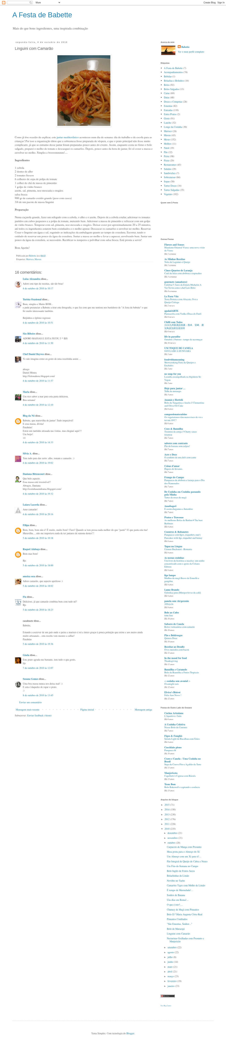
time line (168, 615)
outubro (172, 842)
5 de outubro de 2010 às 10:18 (38, 538)
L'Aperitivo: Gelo (173, 716)
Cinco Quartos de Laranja (178, 270)
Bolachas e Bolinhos (174, 80)
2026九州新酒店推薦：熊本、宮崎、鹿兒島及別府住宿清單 (184, 326)
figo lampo (170, 575)
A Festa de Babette (42, 15)
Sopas (167, 181)
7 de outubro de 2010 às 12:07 (38, 668)
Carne (167, 93)
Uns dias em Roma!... (178, 899)
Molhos (167, 143)
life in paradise (172, 336)
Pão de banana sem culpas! (177, 446)
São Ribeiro (29, 333)
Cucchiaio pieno (173, 747)
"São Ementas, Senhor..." (179, 923)
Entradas (168, 110)
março (171, 976)
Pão (166, 152)
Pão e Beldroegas (173, 635)
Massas (38, 259)
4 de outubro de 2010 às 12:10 (38, 404)
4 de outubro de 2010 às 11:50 (38, 343)
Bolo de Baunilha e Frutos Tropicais (181, 672)
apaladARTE (171, 311)
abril (170, 971)
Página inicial (87, 709)
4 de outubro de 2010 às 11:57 (38, 380)
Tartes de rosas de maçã (175, 497)
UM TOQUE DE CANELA (178, 348)
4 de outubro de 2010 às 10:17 (38, 288)
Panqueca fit (170, 750)
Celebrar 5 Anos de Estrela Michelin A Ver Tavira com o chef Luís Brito (182, 286)
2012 (167, 819)
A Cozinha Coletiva (174, 724)
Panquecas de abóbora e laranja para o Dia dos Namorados (184, 482)
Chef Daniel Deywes (33, 354)
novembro (173, 838)
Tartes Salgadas (171, 190)
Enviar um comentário (30, 702)
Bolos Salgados (171, 89)
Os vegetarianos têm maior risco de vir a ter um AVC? (183, 419)
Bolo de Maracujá (176, 928)
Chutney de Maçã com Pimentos (183, 909)
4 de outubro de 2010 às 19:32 (38, 493)
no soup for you (172, 374)
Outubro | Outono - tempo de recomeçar (183, 339)
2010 (167, 828)
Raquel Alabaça (31, 549)
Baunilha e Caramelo (175, 669)
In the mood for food (175, 658)
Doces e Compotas (173, 101)
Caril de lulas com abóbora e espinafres (183, 273)
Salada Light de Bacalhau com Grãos (182, 738)
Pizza (166, 160)
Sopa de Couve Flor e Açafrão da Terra (182, 764)
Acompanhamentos (173, 72)
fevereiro (172, 981)
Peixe (166, 156)
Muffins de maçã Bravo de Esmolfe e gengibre (181, 580)
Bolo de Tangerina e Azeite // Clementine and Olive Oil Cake (184, 404)
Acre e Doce (170, 454)
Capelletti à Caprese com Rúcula (180, 775)
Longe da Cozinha (173, 127)
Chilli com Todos (173, 322)
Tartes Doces (170, 185)
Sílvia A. (27, 453)
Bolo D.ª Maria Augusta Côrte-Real (184, 914)
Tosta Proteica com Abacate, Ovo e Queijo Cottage (181, 301)
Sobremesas (170, 177)
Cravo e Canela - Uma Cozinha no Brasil (182, 760)
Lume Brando (171, 590)
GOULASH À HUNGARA (177, 351)
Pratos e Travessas (173, 517)
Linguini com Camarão (178, 933)
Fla (24, 597)
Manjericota (170, 773)
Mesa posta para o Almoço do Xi (183, 851)
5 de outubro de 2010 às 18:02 (38, 585)
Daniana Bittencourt (34, 474)
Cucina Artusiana (173, 713)
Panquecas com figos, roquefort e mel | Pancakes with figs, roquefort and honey (183, 536)
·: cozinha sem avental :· (177, 681)
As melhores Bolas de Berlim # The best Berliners (183, 522)
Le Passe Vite (171, 296)
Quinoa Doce (170, 638)
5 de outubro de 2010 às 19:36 (38, 644)
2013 (167, 814)
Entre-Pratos (170, 114)
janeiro (171, 986)
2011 (167, 824)
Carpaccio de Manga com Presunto (184, 847)
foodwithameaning (174, 359)
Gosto (167, 118)
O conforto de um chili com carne (180, 457)
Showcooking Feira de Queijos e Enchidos (180, 364)
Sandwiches (170, 173)
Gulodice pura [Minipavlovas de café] (182, 592)
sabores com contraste (176, 443)
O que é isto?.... (175, 904)
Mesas (167, 139)
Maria (26, 392)
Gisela (26, 655)
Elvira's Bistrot (172, 692)
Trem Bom (170, 784)
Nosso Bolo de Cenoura (175, 727)
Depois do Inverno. (173, 468)
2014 (167, 809)
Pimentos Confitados (177, 919)
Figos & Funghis (173, 736)
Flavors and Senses (174, 244)
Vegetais (168, 194)
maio (170, 966)
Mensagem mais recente (27, 709)
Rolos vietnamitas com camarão (179, 626)
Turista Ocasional (32, 299)
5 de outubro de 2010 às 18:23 (38, 609)
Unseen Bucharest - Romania (178, 549)
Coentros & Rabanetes (176, 532)
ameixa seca (29, 576)
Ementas (168, 106)
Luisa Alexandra (31, 279)
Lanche (167, 122)
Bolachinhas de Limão (178, 875)
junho (171, 961)
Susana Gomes (31, 679)
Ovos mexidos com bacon (176, 649)
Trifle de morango (172, 391)
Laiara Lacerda (31, 504)
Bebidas (168, 76)
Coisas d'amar (172, 466)
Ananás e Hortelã (173, 400)
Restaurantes (170, 164)
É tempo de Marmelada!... (180, 890)
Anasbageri (170, 506)
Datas (166, 97)
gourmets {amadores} (175, 282)
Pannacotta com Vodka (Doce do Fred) (182, 313)
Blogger (130, 1033)
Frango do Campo (174, 477)
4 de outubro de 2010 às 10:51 (38, 322)
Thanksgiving (171, 660)
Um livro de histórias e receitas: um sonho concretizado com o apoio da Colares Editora (184, 563)
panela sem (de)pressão (176, 601)
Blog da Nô (29, 415)
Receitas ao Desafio (174, 647)
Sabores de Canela (174, 624)
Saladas (167, 169)
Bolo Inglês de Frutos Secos (181, 871)
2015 (167, 804)
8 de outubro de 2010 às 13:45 (38, 695)
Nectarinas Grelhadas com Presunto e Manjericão (185, 940)
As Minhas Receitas (174, 259)
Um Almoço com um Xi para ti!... (184, 856)
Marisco (30, 259)
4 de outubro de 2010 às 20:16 (38, 514)
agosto (171, 952)
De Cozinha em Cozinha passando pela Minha (182, 493)
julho (170, 957)
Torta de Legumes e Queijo (177, 262)
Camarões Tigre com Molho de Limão (186, 885)
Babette (185, 47)
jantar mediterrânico (68, 137)
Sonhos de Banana (176, 895)
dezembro (173, 833)
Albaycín (168, 603)
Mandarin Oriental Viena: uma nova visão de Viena (184, 249)
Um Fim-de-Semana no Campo (182, 866)
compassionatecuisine (175, 414)
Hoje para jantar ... (174, 388)
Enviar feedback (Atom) (39, 715)
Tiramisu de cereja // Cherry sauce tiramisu (180, 433)
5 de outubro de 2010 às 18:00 (38, 565)
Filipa (26, 525)
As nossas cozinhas (174, 558)
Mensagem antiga (143, 709)
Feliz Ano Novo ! (172, 695)
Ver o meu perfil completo (191, 51)
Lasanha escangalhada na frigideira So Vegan (182, 378)
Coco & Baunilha (173, 429)
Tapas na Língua (173, 546)
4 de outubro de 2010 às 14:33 (38, 442)
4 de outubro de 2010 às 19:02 (38, 462)
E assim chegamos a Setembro (178, 508)
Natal (166, 148)
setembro (172, 947)
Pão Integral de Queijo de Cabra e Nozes (187, 861)
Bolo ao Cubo (171, 612)
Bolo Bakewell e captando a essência (182, 787)
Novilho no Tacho (176, 880)
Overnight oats (171, 683)
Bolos (167, 84)
